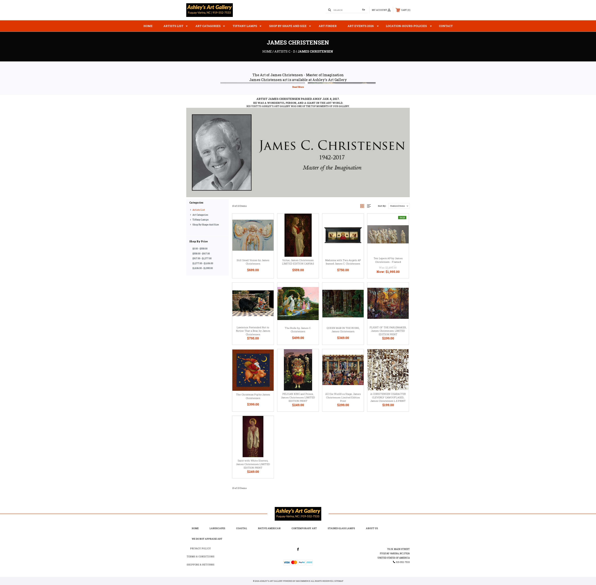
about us (372, 528)
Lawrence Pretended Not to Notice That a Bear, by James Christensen (253, 331)
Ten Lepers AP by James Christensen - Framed (388, 260)
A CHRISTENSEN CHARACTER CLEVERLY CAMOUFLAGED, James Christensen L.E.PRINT (388, 397)
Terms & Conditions (200, 556)
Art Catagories (208, 26)
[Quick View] (267, 220)
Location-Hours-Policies (406, 26)
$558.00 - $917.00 (201, 253)
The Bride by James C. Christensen (298, 329)
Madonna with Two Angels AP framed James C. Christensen (343, 262)
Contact (446, 26)
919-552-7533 (403, 562)
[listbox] (399, 206)
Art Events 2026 (361, 26)
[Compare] (267, 236)
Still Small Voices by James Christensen (253, 262)
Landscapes (217, 528)
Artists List (173, 26)
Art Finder (328, 26)
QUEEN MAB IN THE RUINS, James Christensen (343, 329)
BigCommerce (303, 581)
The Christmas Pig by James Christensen (253, 396)
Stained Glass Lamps (341, 528)
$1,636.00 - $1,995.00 (202, 268)
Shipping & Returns (200, 564)
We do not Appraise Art (207, 538)
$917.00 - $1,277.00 (202, 258)
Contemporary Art (304, 528)
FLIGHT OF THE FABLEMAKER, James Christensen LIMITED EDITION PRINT (388, 331)
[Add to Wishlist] (267, 228)
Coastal (241, 528)
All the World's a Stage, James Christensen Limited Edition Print (343, 397)
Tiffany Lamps (245, 26)
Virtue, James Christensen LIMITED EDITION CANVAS (298, 262)
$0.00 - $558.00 (200, 248)
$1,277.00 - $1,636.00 (202, 263)
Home (148, 26)
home (195, 528)
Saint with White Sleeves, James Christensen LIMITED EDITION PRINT (253, 464)
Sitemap (338, 581)
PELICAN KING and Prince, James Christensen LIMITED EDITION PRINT (298, 397)
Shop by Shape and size (288, 26)
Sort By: (382, 205)
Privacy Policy (200, 548)
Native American (269, 528)
